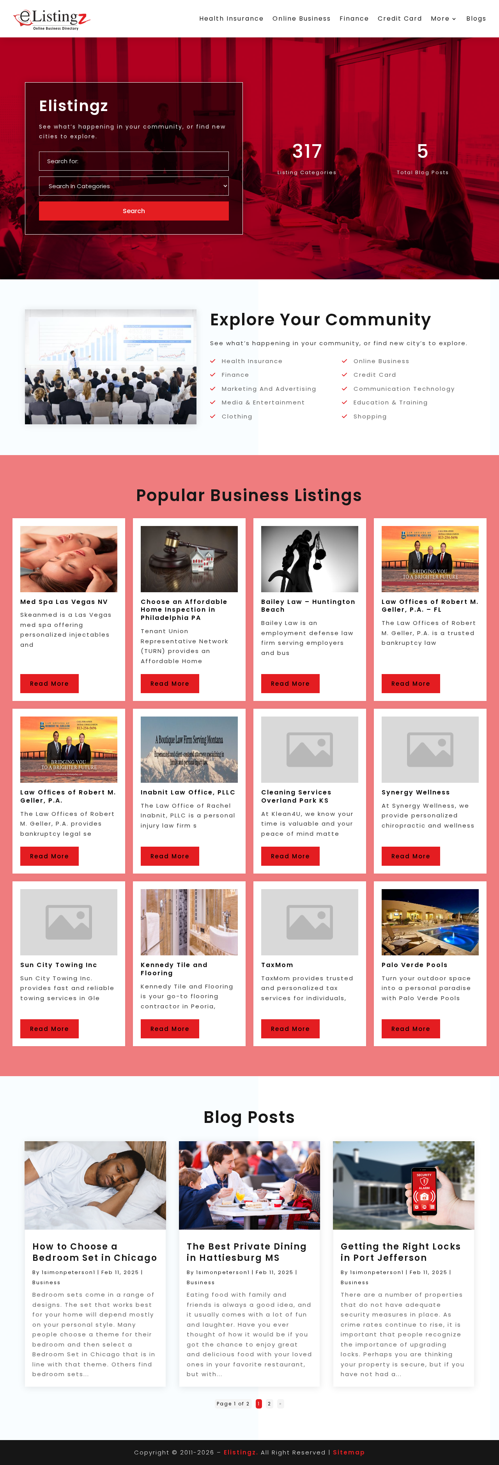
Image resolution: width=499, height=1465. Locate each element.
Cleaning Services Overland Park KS (296, 796)
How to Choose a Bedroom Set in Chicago (94, 1252)
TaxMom (277, 964)
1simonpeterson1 (69, 1272)
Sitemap (349, 1452)
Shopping (370, 416)
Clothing (237, 416)
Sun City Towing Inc (58, 964)
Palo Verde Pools (415, 964)
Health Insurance (231, 18)
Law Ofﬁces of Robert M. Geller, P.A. (68, 796)
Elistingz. (241, 1452)
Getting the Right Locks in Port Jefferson (401, 1252)
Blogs (476, 18)
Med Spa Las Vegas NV (64, 601)
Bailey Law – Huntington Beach (308, 605)
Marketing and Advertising (269, 389)
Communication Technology (404, 389)
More (440, 18)
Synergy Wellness (416, 792)
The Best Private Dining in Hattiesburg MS (247, 1252)
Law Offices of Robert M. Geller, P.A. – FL (430, 605)
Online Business (302, 18)
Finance (354, 18)
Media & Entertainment (263, 402)
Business (46, 1282)
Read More (49, 684)
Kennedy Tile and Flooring (174, 969)
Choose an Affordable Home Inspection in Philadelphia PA (184, 610)
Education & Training (391, 402)
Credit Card (400, 18)
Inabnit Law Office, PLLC (188, 792)
